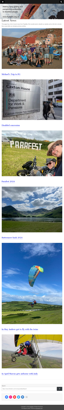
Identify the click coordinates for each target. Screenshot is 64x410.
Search (4, 385)
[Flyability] (32, 11)
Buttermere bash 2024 (12, 238)
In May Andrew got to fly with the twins (20, 329)
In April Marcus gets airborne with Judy (20, 374)
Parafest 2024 (8, 181)
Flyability (31, 406)
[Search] (59, 389)
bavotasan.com (39, 408)
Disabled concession (11, 125)
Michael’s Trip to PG (11, 74)
